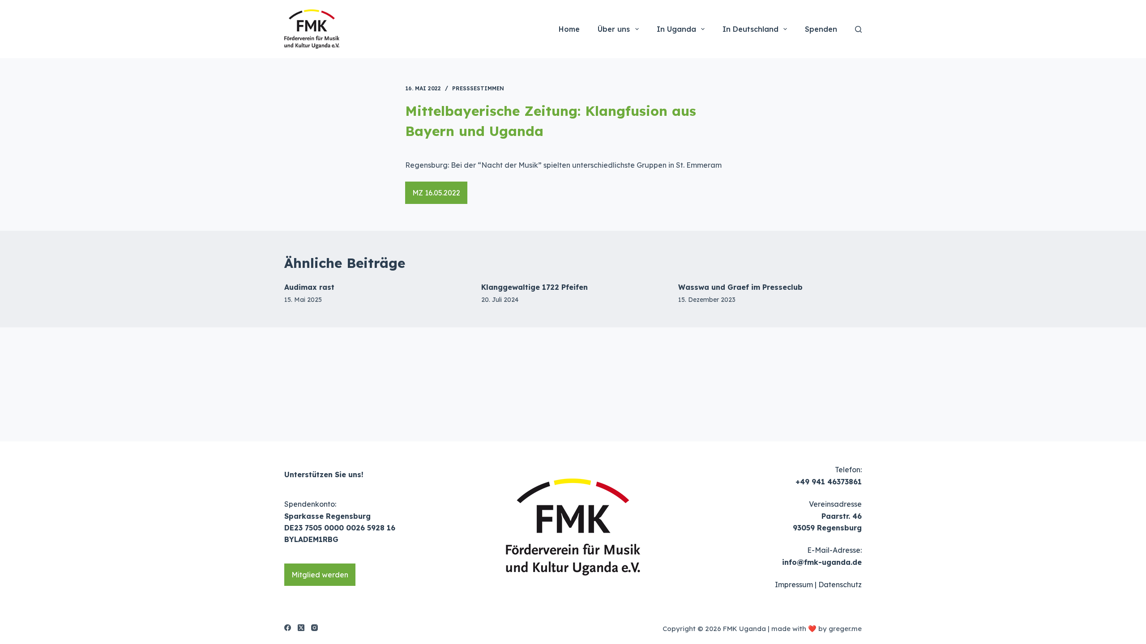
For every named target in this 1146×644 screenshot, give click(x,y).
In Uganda (676, 29)
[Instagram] (314, 627)
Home (569, 29)
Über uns (614, 29)
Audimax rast (309, 287)
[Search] (858, 29)
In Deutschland (750, 29)
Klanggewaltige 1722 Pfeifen (534, 287)
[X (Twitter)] (301, 627)
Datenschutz (840, 584)
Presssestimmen (478, 88)
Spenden (821, 29)
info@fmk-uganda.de (822, 562)
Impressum (794, 584)
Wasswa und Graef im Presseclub (740, 287)
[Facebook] (287, 627)
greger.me (845, 628)
